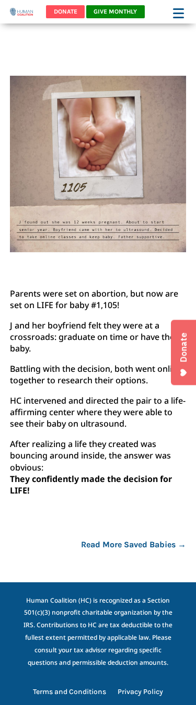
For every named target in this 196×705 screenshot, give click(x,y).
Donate (65, 11)
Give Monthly (115, 11)
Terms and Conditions (69, 692)
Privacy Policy (140, 692)
